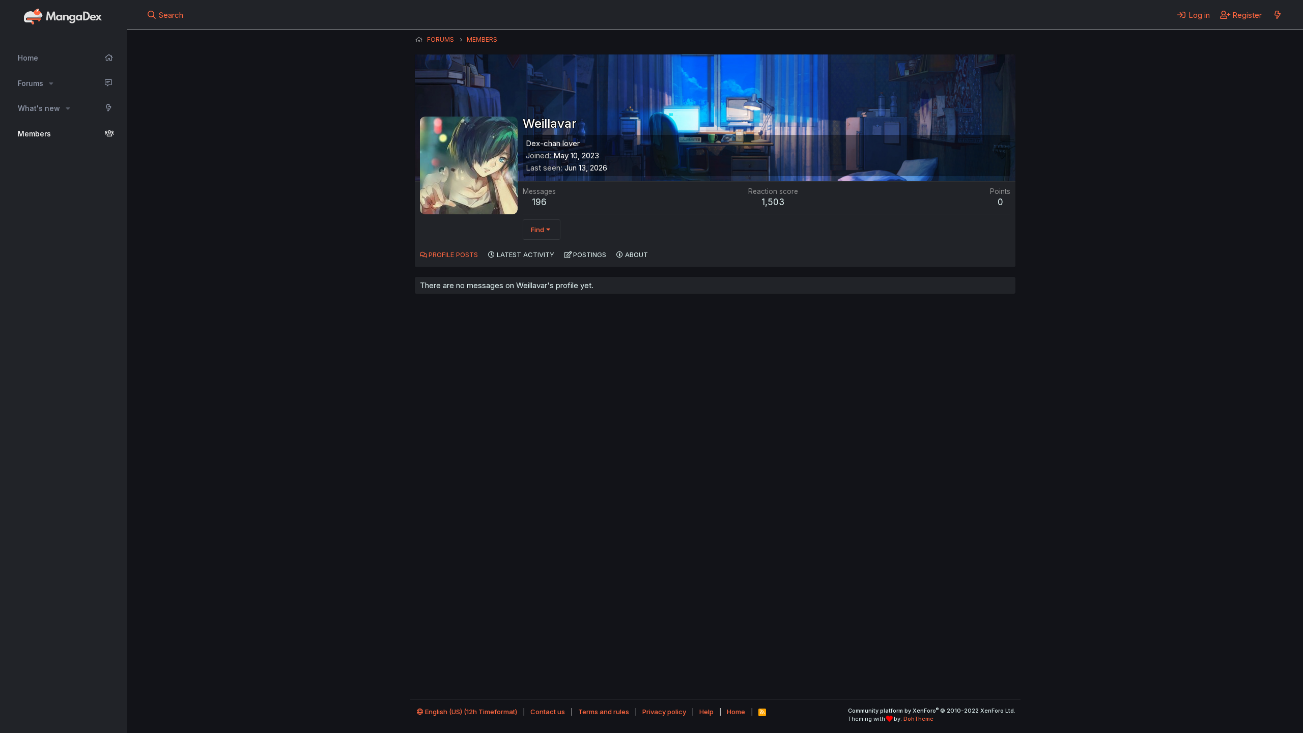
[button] (51, 83)
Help (706, 712)
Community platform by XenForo (931, 710)
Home (28, 57)
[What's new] (1277, 15)
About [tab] (636, 254)
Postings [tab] (589, 254)
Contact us (547, 712)
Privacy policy (664, 712)
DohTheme (918, 718)
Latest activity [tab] (525, 254)
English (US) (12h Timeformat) (470, 712)
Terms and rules (603, 712)
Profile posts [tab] (453, 254)
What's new (39, 108)
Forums (30, 83)
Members (34, 133)
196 (539, 202)
